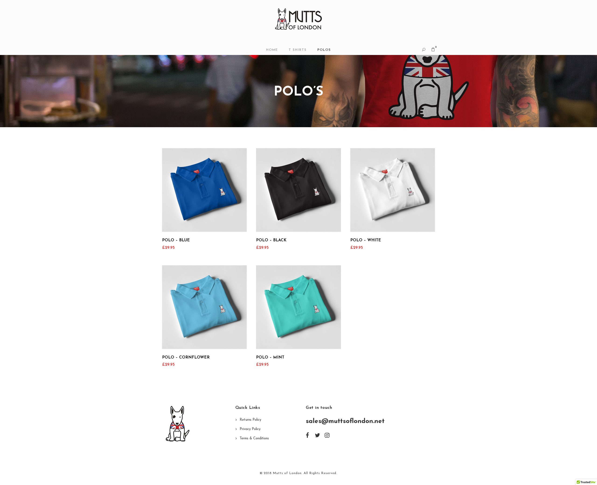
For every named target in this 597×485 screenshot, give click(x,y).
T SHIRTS (298, 50)
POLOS (324, 50)
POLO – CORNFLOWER (186, 357)
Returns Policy (250, 420)
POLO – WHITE (365, 240)
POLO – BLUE (176, 240)
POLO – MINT (270, 357)
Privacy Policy (250, 429)
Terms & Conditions (254, 438)
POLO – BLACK (271, 240)
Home (272, 50)
